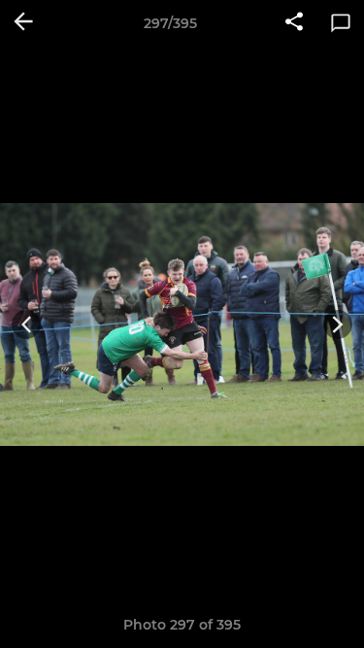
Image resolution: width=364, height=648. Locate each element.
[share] (294, 23)
